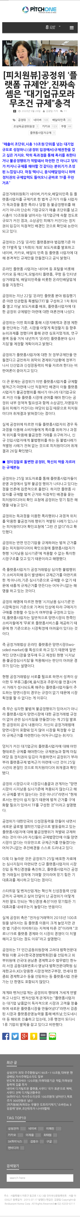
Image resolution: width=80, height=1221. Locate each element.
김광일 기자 (52, 111)
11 (65, 111)
